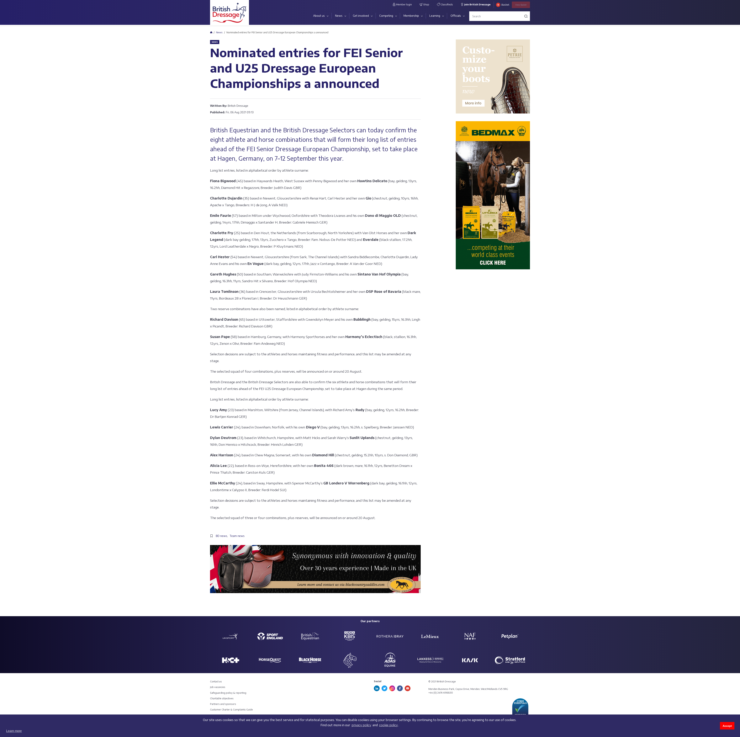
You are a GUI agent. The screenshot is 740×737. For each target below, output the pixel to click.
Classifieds (446, 4)
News (338, 15)
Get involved (361, 15)
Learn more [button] (14, 731)
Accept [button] (727, 725)
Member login (404, 4)
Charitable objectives (222, 698)
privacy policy (361, 725)
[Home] (211, 32)
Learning (434, 15)
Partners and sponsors (223, 704)
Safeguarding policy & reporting (228, 692)
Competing (386, 15)
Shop (426, 4)
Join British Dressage (477, 4)
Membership (411, 15)
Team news (237, 536)
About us (319, 15)
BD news (221, 536)
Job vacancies (217, 687)
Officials (456, 15)
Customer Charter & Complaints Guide (231, 709)
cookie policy (388, 725)
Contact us (216, 681)
